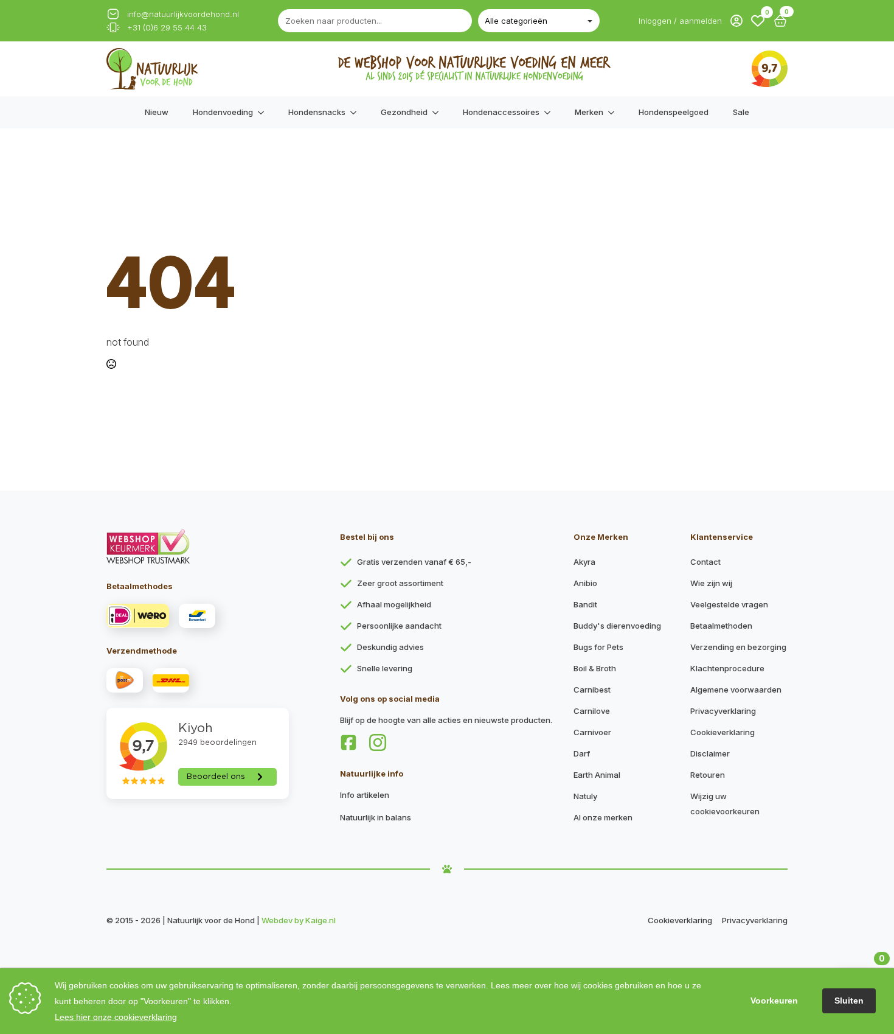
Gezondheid (404, 112)
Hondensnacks (316, 112)
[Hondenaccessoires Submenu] (551, 112)
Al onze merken (602, 817)
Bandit (585, 604)
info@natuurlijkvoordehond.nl (183, 14)
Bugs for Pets (598, 647)
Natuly (585, 796)
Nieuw (156, 112)
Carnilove (591, 711)
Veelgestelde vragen (729, 604)
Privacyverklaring (723, 711)
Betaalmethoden (721, 626)
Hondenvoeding (223, 112)
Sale (741, 112)
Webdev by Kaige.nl (299, 920)
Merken (589, 112)
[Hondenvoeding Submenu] (264, 112)
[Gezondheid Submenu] (439, 112)
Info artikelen (364, 795)
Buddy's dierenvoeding (617, 626)
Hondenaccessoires (501, 112)
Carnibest (592, 689)
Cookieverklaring (722, 732)
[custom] (348, 742)
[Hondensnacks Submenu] (357, 112)
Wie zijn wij (711, 583)
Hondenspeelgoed (674, 112)
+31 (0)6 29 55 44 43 (167, 28)
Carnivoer (592, 732)
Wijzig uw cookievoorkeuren (725, 803)
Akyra (584, 562)
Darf (581, 753)
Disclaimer (710, 753)
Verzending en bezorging (738, 647)
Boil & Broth (594, 668)
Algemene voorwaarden (735, 689)
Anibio (585, 583)
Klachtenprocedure (727, 668)
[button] (757, 20)
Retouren (707, 775)
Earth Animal (596, 775)
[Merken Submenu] (614, 112)
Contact (705, 562)
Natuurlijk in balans (375, 817)
